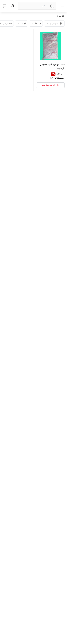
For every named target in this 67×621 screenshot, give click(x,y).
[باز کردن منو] (62, 5)
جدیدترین (54, 23)
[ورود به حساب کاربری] (12, 6)
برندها (38, 23)
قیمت (23, 23)
